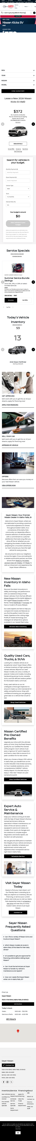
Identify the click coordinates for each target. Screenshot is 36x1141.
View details (18, 142)
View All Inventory (17, 323)
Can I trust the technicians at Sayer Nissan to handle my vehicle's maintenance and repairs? (16, 967)
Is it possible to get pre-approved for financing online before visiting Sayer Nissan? (17, 956)
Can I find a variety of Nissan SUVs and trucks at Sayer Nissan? (17, 936)
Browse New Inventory (18, 625)
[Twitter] (11, 1080)
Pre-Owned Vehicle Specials (5, 1102)
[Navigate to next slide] (34, 25)
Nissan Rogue (9, 597)
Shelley (19, 561)
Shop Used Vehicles (18, 701)
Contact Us (18, 911)
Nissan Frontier (17, 599)
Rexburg (19, 559)
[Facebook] (3, 1080)
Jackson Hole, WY (10, 561)
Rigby (28, 561)
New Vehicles (6, 1092)
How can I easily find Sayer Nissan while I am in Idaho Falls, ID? (16, 976)
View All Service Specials (17, 252)
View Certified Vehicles (18, 778)
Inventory (6, 1089)
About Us (30, 1090)
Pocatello (25, 559)
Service (13, 1089)
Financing (22, 1089)
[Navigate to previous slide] (1, 25)
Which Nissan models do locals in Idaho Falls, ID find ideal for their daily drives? (16, 945)
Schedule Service (17, 254)
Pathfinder (17, 601)
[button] (18, 1029)
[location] (35, 1)
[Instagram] (7, 1080)
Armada (26, 601)
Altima (27, 597)
